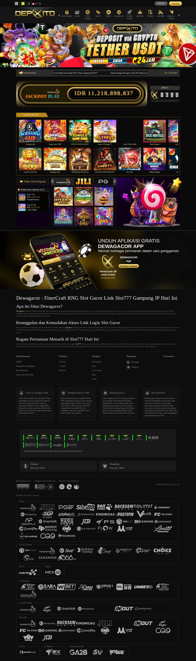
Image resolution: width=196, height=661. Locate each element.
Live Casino (87, 17)
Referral (62, 370)
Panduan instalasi (128, 266)
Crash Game (129, 17)
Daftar (175, 4)
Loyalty (62, 366)
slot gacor (68, 327)
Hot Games (67, 16)
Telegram (135, 367)
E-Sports (161, 16)
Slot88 (19, 362)
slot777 (78, 344)
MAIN (32, 131)
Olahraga (119, 16)
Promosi (62, 362)
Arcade (139, 16)
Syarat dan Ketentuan (25, 375)
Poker (150, 16)
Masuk (161, 4)
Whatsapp (135, 362)
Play (54, 96)
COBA (65, 193)
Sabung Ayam (171, 17)
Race (98, 16)
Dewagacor (20, 311)
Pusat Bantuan (22, 370)
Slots (77, 16)
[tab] (63, 181)
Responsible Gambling (25, 366)
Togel (108, 16)
